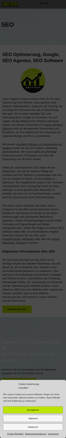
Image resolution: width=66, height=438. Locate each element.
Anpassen (33, 427)
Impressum (53, 434)
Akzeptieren (33, 410)
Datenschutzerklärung (35, 434)
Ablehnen (33, 418)
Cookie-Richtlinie (15, 434)
